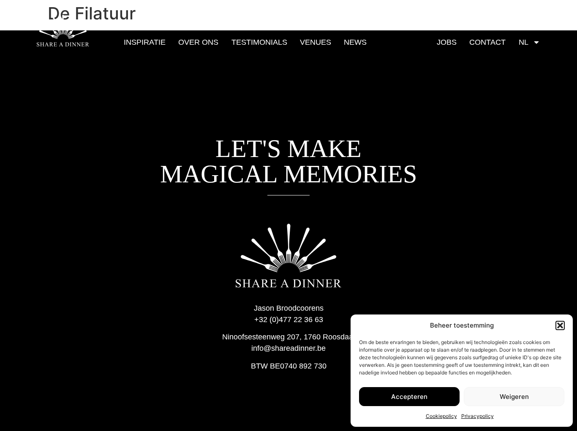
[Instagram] (528, 17)
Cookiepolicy (441, 416)
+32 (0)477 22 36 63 (288, 319)
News (355, 42)
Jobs (447, 42)
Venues (315, 42)
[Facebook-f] (519, 17)
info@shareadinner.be (288, 348)
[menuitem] (529, 42)
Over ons (198, 42)
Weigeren (514, 397)
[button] (560, 325)
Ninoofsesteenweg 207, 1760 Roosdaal (288, 337)
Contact (487, 42)
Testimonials (259, 42)
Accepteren (409, 397)
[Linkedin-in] (537, 17)
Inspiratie (145, 42)
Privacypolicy (477, 416)
